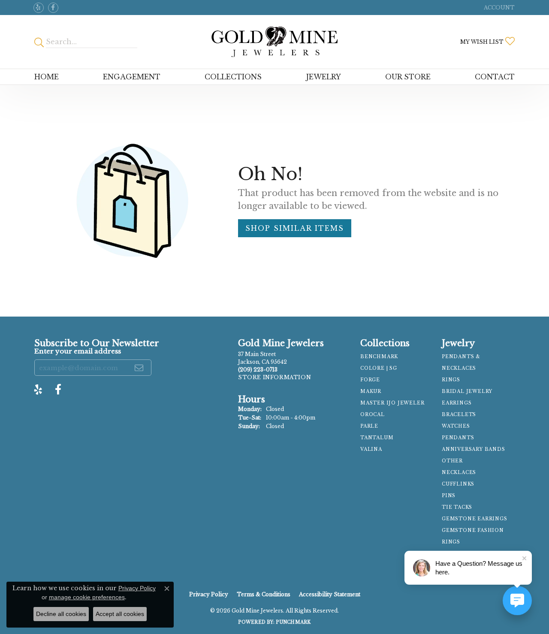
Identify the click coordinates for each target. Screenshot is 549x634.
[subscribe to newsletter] (139, 367)
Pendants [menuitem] (458, 438)
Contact (495, 76)
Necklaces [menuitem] (459, 472)
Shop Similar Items (294, 228)
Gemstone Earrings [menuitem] (474, 519)
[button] (498, 7)
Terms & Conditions (263, 594)
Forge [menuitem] (370, 380)
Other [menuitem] (452, 461)
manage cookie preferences (87, 597)
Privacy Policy (208, 594)
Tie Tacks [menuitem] (457, 507)
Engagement (131, 76)
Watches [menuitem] (456, 426)
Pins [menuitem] (448, 495)
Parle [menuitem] (369, 426)
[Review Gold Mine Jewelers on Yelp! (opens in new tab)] (38, 8)
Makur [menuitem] (370, 391)
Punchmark (293, 622)
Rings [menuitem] (451, 380)
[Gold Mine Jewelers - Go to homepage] (274, 42)
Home (46, 76)
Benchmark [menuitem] (379, 356)
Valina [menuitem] (371, 449)
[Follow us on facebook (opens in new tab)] (53, 8)
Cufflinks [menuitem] (458, 484)
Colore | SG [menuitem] (378, 368)
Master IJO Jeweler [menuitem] (392, 403)
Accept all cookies (120, 613)
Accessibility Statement (329, 594)
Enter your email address (77, 351)
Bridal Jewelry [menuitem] (467, 391)
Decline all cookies (61, 613)
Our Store (408, 76)
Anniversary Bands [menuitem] (473, 449)
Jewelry (323, 76)
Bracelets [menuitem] (459, 414)
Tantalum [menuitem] (376, 438)
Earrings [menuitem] (456, 403)
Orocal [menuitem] (372, 414)
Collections (233, 76)
